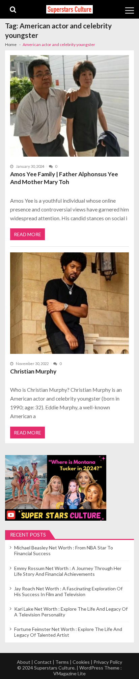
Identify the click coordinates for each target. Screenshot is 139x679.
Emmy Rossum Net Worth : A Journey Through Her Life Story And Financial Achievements (67, 571)
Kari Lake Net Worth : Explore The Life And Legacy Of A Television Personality (71, 611)
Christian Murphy (33, 371)
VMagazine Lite (69, 673)
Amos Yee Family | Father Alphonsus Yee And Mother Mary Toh (64, 178)
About (23, 662)
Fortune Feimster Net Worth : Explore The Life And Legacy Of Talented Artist (68, 632)
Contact (43, 662)
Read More (27, 234)
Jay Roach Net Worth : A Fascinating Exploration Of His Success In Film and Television (68, 591)
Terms (62, 662)
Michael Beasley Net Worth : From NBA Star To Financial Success (63, 550)
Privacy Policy (107, 662)
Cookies (81, 662)
